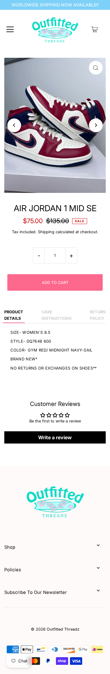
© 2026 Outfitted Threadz (55, 629)
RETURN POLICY (98, 315)
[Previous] (14, 125)
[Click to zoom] (96, 68)
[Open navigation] (10, 29)
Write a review (55, 437)
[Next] (96, 125)
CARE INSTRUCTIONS (57, 315)
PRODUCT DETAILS (13, 315)
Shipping (46, 232)
